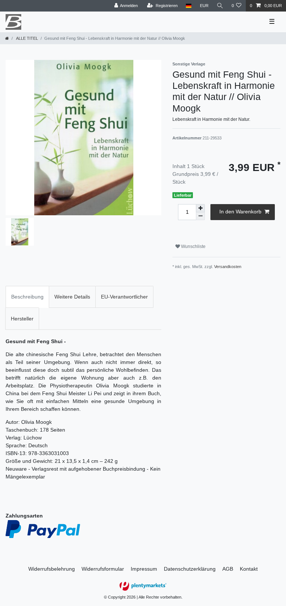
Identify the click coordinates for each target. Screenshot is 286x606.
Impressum (144, 569)
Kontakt (249, 569)
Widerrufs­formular (103, 569)
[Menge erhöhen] (200, 208)
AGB (227, 569)
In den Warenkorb (240, 212)
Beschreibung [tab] (27, 297)
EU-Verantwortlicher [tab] (124, 297)
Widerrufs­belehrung (51, 569)
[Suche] (220, 6)
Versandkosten (227, 266)
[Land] (189, 6)
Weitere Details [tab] (72, 297)
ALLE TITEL (26, 38)
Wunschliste (193, 246)
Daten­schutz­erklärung (190, 569)
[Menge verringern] (200, 216)
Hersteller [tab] (22, 319)
